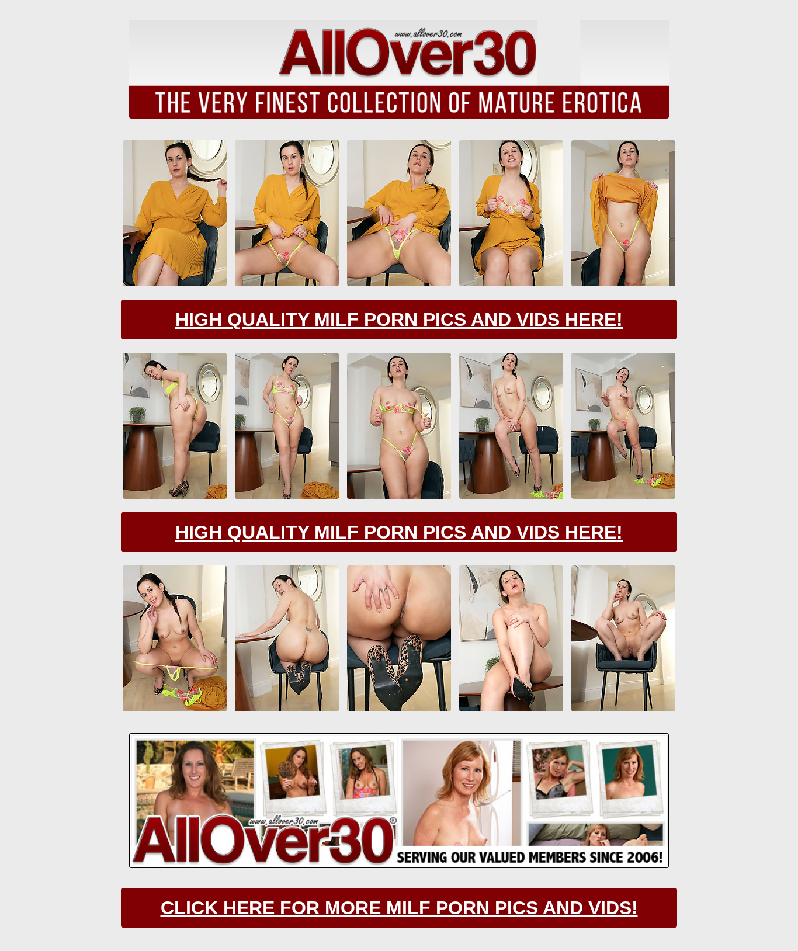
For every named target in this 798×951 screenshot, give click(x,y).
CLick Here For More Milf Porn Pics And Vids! (399, 907)
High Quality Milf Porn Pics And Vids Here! (399, 319)
